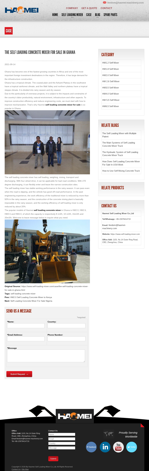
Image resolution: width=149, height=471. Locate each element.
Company (72, 8)
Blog (97, 15)
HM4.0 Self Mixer (110, 93)
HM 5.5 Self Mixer (110, 100)
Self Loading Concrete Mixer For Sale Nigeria (31, 301)
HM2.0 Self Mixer (110, 75)
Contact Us (16, 469)
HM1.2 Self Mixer (110, 62)
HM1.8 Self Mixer (110, 69)
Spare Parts (110, 15)
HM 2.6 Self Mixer (110, 81)
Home (55, 15)
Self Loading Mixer (72, 15)
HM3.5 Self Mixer (110, 87)
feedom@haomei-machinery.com (125, 2)
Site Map (25, 469)
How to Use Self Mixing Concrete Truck (121, 171)
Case (89, 15)
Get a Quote (89, 8)
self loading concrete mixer (23, 293)
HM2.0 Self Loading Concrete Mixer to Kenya (31, 297)
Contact (106, 8)
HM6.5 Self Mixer (110, 106)
